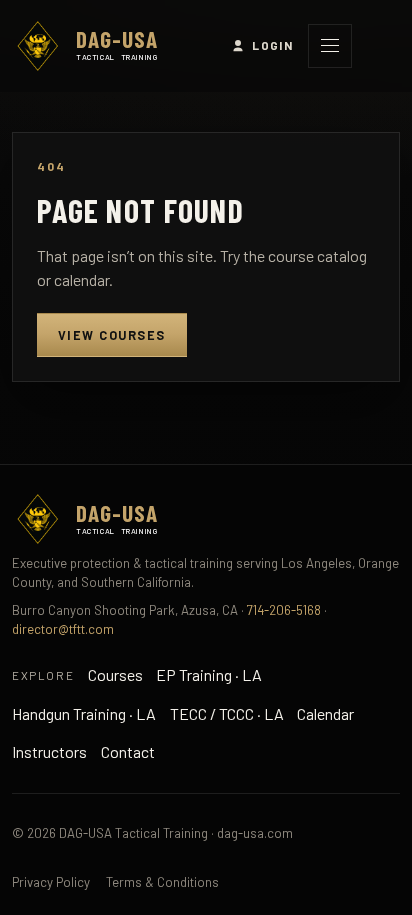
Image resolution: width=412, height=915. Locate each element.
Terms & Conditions (162, 882)
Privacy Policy (51, 882)
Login (272, 45)
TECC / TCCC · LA (227, 713)
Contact (128, 751)
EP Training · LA (209, 674)
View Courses (112, 335)
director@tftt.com (63, 629)
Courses (115, 674)
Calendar (325, 713)
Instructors (49, 751)
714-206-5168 (284, 610)
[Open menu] (330, 46)
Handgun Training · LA (84, 713)
